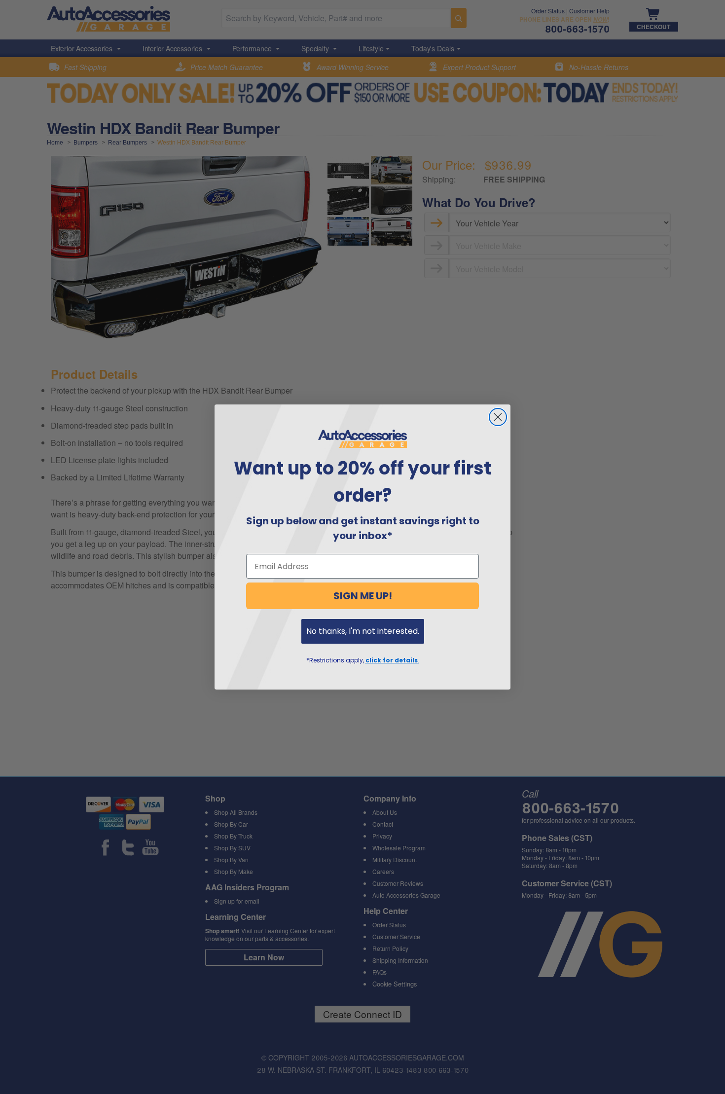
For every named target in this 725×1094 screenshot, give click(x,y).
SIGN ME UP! (362, 596)
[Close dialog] (498, 417)
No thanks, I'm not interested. (362, 631)
